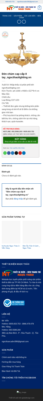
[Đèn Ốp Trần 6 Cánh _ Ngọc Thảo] (32, 232)
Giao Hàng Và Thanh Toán (13, 366)
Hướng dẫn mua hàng (11, 362)
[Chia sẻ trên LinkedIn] (24, 153)
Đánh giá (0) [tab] (7, 166)
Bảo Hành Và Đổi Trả (11, 371)
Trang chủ (6, 16)
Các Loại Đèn (29, 16)
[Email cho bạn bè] (16, 153)
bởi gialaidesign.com (26, 398)
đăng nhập (18, 199)
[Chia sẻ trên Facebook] (9, 153)
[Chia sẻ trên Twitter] (12, 153)
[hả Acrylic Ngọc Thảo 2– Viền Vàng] (11, 232)
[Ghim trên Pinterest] (20, 153)
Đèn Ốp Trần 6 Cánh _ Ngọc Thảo (31, 247)
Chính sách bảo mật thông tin (14, 357)
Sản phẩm (18, 16)
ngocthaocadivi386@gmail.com (27, 2)
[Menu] (3, 8)
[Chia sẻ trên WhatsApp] (5, 153)
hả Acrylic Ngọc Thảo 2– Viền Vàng (11, 247)
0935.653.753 (9, 2)
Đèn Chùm (21, 148)
